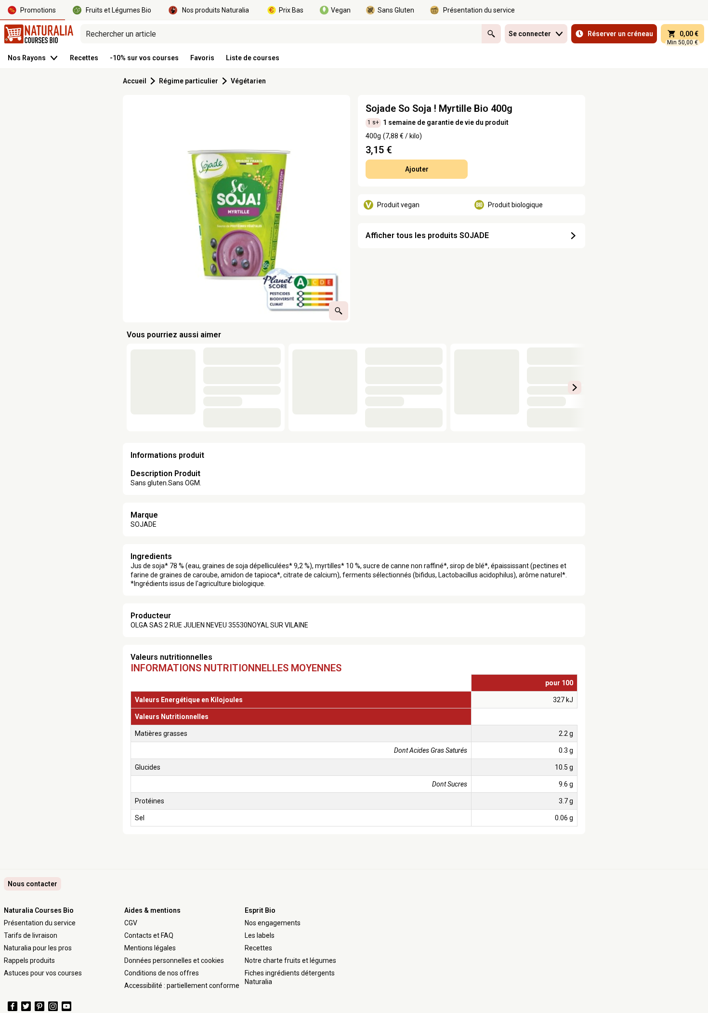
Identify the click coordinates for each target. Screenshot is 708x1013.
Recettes (258, 948)
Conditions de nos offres (161, 973)
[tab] (236, 208)
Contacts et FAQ (148, 935)
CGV (130, 923)
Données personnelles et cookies (174, 960)
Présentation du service (40, 923)
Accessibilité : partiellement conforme (181, 985)
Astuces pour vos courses (43, 973)
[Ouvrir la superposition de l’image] (338, 310)
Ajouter (417, 169)
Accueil (134, 81)
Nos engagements (273, 923)
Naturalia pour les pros (38, 948)
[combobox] (281, 34)
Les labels (260, 935)
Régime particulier (188, 81)
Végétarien (248, 81)
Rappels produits (29, 960)
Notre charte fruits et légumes (290, 960)
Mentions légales (150, 948)
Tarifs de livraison (30, 935)
